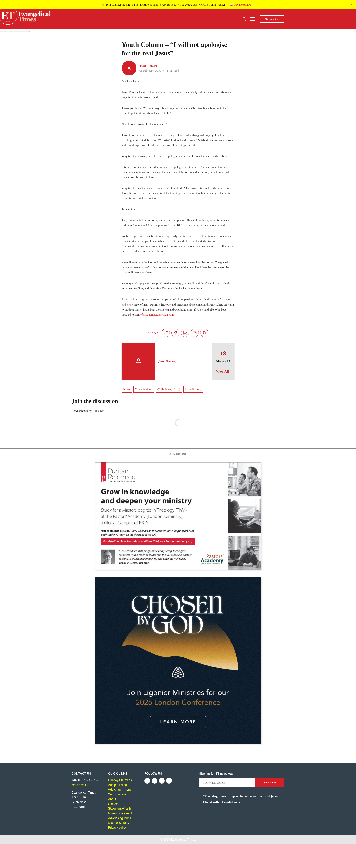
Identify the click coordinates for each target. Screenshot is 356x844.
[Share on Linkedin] (185, 333)
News (126, 389)
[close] (352, 4)
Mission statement (120, 813)
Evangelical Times (183, 839)
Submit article (117, 794)
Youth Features (144, 389)
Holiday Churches (120, 780)
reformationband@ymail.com (156, 314)
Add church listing (120, 789)
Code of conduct (119, 822)
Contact (113, 803)
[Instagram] (162, 781)
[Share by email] (195, 333)
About (112, 799)
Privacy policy (117, 827)
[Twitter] (154, 781)
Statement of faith (119, 808)
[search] (244, 19)
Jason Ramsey (148, 66)
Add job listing (117, 785)
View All (222, 371)
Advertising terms (119, 818)
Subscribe (272, 19)
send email (79, 785)
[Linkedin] (169, 781)
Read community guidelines (88, 411)
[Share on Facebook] (175, 333)
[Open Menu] (252, 19)
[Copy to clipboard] (204, 333)
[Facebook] (147, 781)
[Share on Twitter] (166, 333)
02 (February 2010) (168, 389)
